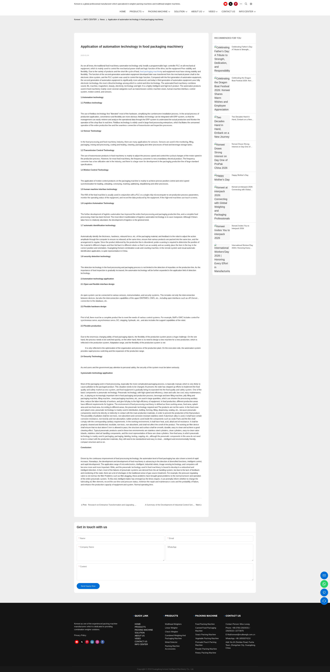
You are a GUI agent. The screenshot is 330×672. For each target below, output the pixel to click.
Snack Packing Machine (205, 634)
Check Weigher (171, 632)
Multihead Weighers (173, 624)
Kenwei (77, 19)
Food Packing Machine (205, 624)
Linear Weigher (171, 628)
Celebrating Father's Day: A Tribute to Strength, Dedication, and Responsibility (242, 48)
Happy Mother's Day (240, 175)
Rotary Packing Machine (205, 653)
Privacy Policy (80, 635)
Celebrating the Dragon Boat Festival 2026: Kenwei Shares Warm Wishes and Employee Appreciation (243, 79)
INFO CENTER (90, 19)
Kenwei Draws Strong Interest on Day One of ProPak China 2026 (241, 145)
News (102, 19)
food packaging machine (150, 71)
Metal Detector (171, 642)
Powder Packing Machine (206, 649)
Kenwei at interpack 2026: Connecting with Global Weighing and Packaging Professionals (242, 188)
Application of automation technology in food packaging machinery (135, 19)
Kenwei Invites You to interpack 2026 (240, 227)
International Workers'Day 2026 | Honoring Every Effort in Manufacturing (242, 246)
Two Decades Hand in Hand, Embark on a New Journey (242, 118)
